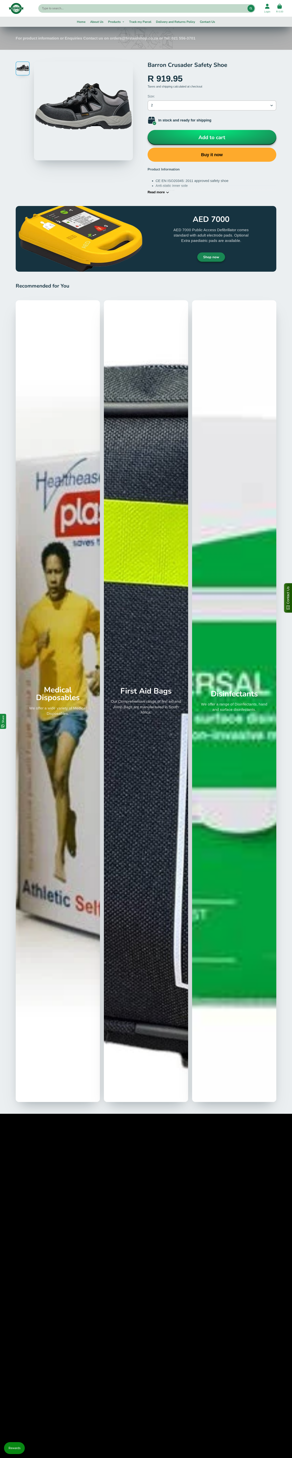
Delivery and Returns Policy (175, 22)
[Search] (251, 8)
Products (114, 22)
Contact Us (207, 22)
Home (81, 22)
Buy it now (212, 154)
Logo (16, 8)
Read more (156, 192)
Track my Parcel (140, 22)
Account (267, 8)
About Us (96, 22)
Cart (279, 8)
